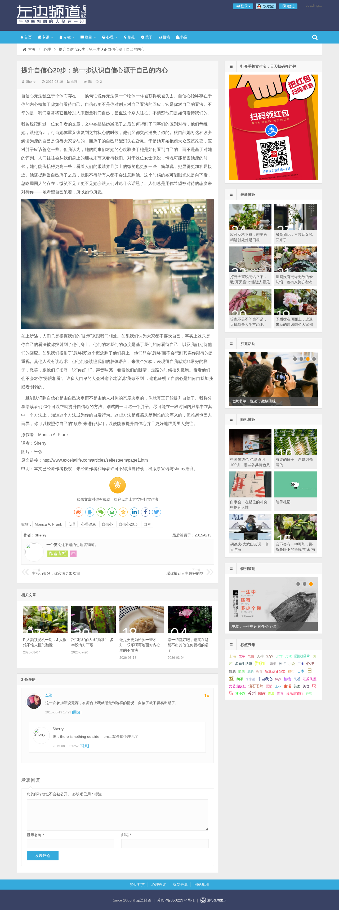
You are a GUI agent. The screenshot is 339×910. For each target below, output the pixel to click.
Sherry (30, 82)
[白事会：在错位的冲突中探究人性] (250, 496)
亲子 (242, 656)
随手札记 (283, 502)
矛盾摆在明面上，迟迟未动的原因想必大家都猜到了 (294, 324)
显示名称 (35, 835)
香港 (309, 693)
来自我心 (265, 679)
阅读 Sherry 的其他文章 (57, 554)
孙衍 (282, 664)
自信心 (107, 524)
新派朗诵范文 (275, 671)
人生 (260, 656)
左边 (48, 695)
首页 (28, 37)
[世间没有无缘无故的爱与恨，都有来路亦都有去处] (295, 271)
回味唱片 (302, 656)
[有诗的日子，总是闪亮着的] (295, 454)
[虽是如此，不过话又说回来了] (295, 229)
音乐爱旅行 (294, 693)
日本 (301, 671)
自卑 (147, 524)
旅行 (291, 671)
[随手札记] (295, 496)
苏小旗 (240, 693)
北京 (279, 656)
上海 (232, 656)
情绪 (241, 671)
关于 (149, 37)
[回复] (77, 712)
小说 (291, 664)
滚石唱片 (255, 686)
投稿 (166, 37)
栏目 (88, 37)
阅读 (262, 693)
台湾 (288, 656)
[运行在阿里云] (213, 900)
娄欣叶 (261, 663)
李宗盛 (250, 679)
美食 (306, 686)
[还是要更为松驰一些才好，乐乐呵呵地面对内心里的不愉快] (141, 632)
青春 (280, 693)
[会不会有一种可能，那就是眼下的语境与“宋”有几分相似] (295, 538)
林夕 (278, 679)
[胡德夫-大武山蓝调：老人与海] (250, 538)
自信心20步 (128, 524)
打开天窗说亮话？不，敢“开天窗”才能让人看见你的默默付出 (250, 282)
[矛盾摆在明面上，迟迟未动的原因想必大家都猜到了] (295, 313)
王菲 (278, 686)
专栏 (67, 37)
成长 (250, 671)
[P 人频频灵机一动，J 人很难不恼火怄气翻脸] (45, 632)
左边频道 (51, 14)
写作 (269, 656)
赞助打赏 (137, 884)
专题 (45, 37)
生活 (287, 686)
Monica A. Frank (48, 524)
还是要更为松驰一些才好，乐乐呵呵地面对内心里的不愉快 (139, 645)
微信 (290, 6)
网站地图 (201, 884)
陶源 (271, 693)
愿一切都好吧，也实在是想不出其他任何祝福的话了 (188, 645)
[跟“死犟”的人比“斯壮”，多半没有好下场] (93, 632)
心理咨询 (158, 884)
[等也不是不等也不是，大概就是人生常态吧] (250, 313)
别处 (131, 37)
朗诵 (240, 679)
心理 (110, 37)
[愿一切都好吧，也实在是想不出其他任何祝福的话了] (190, 632)
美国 (296, 686)
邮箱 (126, 835)
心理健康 (88, 524)
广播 (300, 664)
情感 (232, 671)
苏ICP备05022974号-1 (176, 900)
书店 (184, 37)
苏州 (252, 693)
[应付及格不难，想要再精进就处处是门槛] (250, 229)
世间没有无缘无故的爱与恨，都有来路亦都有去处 (294, 282)
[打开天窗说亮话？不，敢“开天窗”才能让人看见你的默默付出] (250, 271)
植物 (287, 679)
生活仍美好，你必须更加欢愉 (56, 572)
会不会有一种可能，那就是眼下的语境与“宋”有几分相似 (295, 549)
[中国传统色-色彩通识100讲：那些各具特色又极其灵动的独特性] (250, 454)
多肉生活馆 (243, 664)
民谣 (296, 679)
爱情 (269, 686)
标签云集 (180, 884)
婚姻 (273, 664)
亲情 (250, 656)
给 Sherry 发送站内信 (73, 554)
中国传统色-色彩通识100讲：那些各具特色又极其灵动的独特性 (250, 464)
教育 (259, 671)
